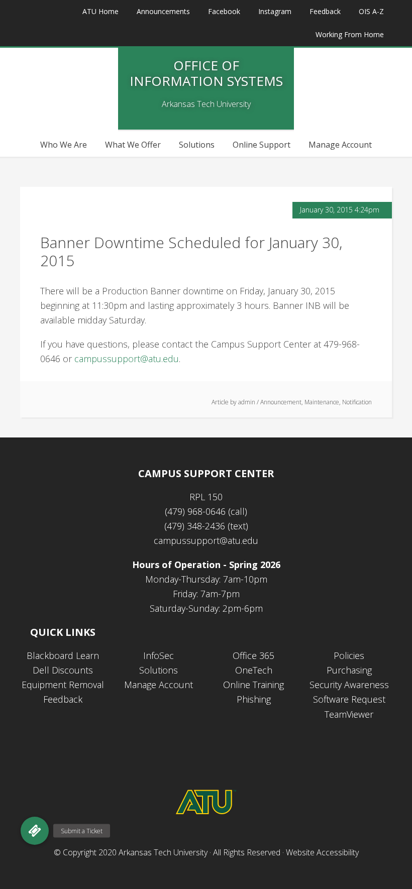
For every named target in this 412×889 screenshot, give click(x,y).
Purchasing (349, 670)
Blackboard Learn (63, 655)
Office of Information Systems (206, 73)
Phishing (254, 699)
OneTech (253, 670)
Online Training (253, 685)
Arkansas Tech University (163, 852)
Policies (349, 655)
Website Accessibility (322, 852)
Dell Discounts (63, 670)
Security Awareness (349, 685)
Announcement (280, 402)
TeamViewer (349, 714)
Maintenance (321, 402)
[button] (35, 831)
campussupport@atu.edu (126, 359)
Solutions (158, 670)
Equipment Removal (63, 685)
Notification (357, 402)
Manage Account (158, 685)
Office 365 (253, 655)
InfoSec (158, 655)
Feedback (62, 699)
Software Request (349, 699)
